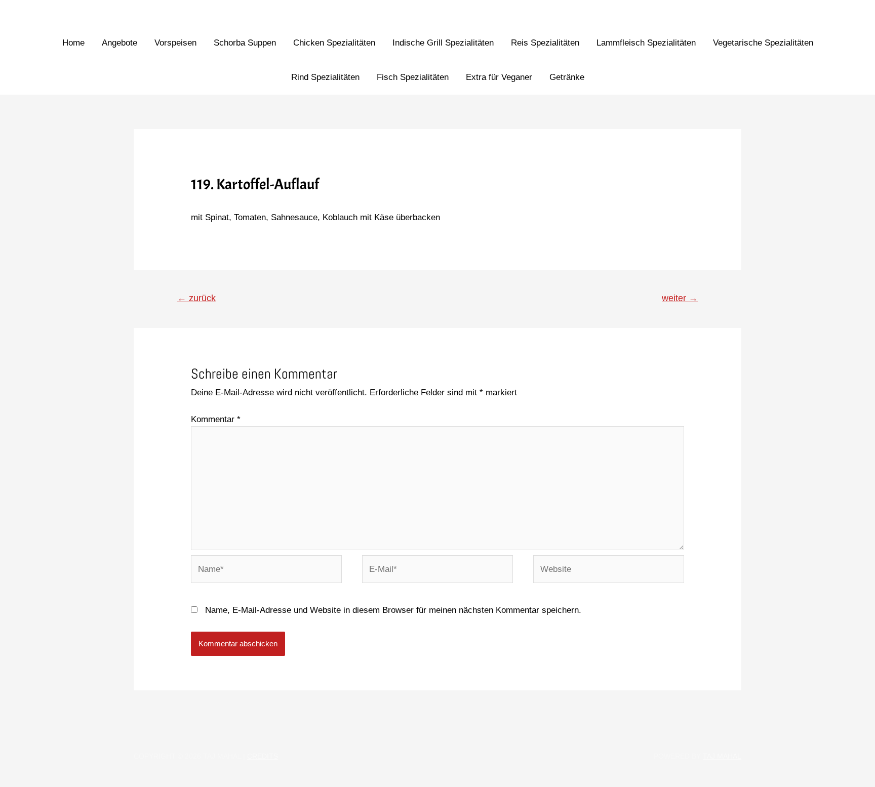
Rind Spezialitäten (325, 77)
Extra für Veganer (499, 77)
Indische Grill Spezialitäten (443, 43)
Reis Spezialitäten (545, 43)
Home (73, 43)
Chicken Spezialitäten (334, 43)
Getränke (566, 77)
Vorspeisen (175, 43)
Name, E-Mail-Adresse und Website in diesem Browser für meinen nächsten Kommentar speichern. (393, 610)
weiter (680, 298)
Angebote (119, 43)
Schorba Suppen (245, 43)
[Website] (608, 571)
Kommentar (216, 419)
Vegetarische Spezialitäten (763, 43)
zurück (196, 298)
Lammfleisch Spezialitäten (646, 43)
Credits (262, 756)
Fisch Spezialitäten (413, 77)
